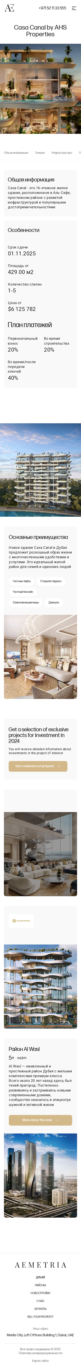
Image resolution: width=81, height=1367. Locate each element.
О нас (40, 1301)
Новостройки (40, 1293)
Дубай (40, 1277)
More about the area (37, 1120)
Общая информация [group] (16, 153)
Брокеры (40, 1309)
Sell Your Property (40, 1317)
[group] (40, 470)
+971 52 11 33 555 (52, 8)
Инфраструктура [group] (62, 153)
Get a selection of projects (35, 766)
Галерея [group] (40, 153)
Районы (40, 1285)
